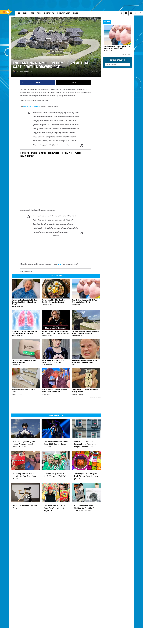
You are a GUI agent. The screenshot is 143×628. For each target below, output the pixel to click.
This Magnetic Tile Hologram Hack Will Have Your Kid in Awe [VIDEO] (86, 476)
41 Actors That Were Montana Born (25, 506)
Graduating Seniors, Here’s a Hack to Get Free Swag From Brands (24, 476)
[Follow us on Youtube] (131, 13)
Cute (32, 13)
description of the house (32, 107)
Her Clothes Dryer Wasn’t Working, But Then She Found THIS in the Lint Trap (86, 508)
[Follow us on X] (140, 13)
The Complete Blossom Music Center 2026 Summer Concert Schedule (55, 444)
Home (18, 13)
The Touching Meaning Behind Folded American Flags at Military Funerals (25, 444)
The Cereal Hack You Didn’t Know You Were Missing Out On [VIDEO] (54, 508)
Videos (39, 13)
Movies (75, 13)
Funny (25, 13)
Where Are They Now (63, 13)
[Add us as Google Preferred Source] (126, 13)
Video (30, 272)
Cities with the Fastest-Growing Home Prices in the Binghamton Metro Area (85, 444)
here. (60, 264)
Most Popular (49, 13)
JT (17, 71)
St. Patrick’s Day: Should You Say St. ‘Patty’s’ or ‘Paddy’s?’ (54, 474)
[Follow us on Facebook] (135, 13)
